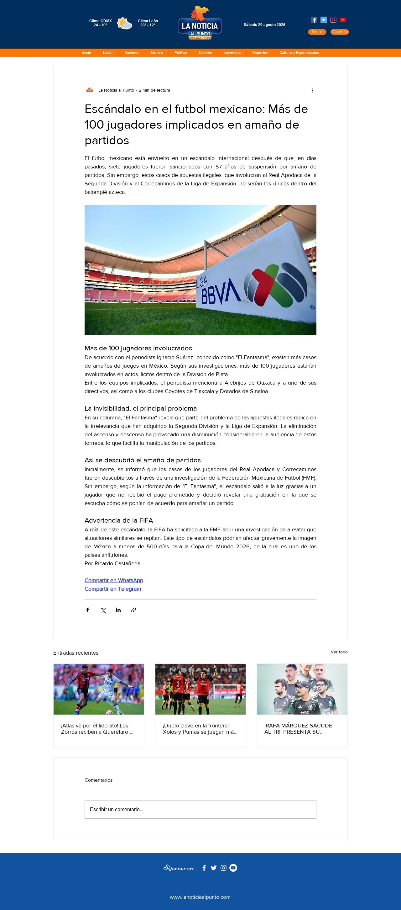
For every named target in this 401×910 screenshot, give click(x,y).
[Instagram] (333, 20)
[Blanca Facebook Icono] (204, 868)
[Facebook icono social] (314, 20)
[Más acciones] (312, 90)
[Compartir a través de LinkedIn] (118, 610)
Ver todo (339, 651)
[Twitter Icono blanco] (214, 868)
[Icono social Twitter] (323, 20)
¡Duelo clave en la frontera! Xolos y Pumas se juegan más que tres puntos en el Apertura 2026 (200, 728)
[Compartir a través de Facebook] (88, 610)
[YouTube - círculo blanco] (233, 868)
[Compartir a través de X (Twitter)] (103, 610)
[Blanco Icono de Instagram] (223, 868)
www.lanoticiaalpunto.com (200, 897)
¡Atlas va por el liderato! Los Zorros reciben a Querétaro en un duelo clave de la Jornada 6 (98, 728)
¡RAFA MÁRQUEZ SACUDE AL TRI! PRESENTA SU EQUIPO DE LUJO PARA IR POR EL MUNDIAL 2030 (298, 728)
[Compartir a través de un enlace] (134, 610)
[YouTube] (343, 20)
